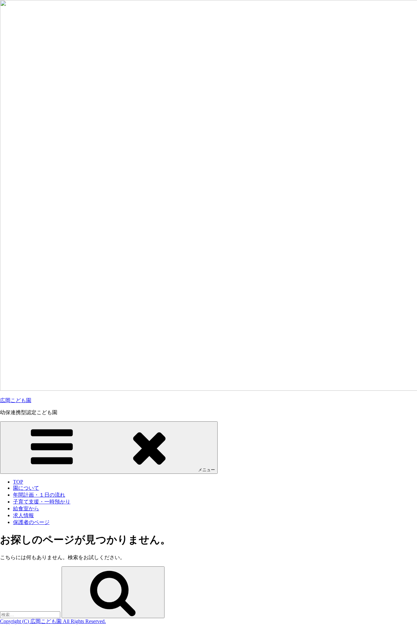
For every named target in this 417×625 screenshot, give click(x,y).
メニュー (206, 469)
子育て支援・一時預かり (41, 501)
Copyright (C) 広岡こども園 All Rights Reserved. (53, 621)
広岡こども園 (15, 400)
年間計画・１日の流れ (39, 495)
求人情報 (23, 515)
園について (26, 488)
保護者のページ (31, 522)
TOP (18, 482)
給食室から (26, 508)
